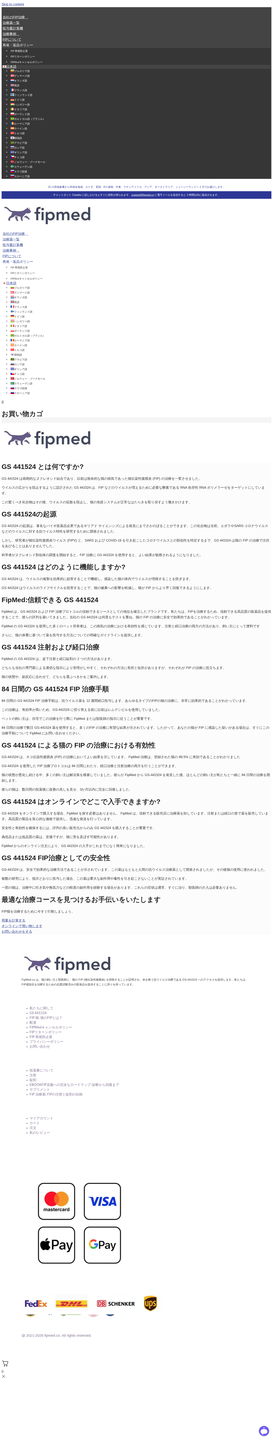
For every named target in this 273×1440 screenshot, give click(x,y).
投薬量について (41, 1070)
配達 (33, 1022)
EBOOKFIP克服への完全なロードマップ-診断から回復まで (74, 1084)
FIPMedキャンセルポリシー (27, 62)
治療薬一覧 (11, 23)
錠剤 (33, 1080)
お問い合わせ (40, 1046)
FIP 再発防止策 (19, 50)
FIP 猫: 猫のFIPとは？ (46, 1017)
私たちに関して (41, 1008)
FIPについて (12, 39)
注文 (33, 1128)
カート (35, 1123)
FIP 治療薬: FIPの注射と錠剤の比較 (56, 1094)
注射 (33, 1075)
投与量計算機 (13, 28)
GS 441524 (38, 1013)
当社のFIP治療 (15, 17)
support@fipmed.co (142, 194)
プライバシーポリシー (47, 1041)
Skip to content (13, 4)
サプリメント (40, 1089)
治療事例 (11, 34)
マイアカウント (41, 1118)
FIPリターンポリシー (23, 56)
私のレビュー (40, 1132)
